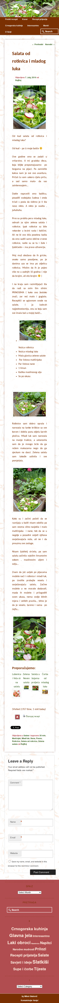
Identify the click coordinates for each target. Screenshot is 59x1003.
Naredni (50, 44)
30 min (42, 735)
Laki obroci (19, 942)
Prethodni (37, 44)
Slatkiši (41, 961)
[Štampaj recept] (24, 716)
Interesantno (33, 25)
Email (15, 837)
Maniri (46, 25)
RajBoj (18, 80)
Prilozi (40, 948)
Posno (39, 738)
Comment (15, 782)
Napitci (46, 942)
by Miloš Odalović (29, 996)
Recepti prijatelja (39, 19)
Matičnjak (16, 738)
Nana (33, 738)
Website (14, 853)
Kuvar (25, 19)
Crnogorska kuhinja (14, 25)
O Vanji (8, 31)
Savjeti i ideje (21, 962)
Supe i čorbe (23, 968)
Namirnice (35, 943)
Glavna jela (20, 935)
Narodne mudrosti (23, 949)
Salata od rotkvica (29, 741)
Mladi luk (26, 738)
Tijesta (40, 968)
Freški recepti (11, 19)
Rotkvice (16, 741)
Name (15, 821)
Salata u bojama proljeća (35, 678)
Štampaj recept (33, 716)
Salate (26, 735)
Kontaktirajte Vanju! (29, 1000)
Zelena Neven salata (26, 678)
